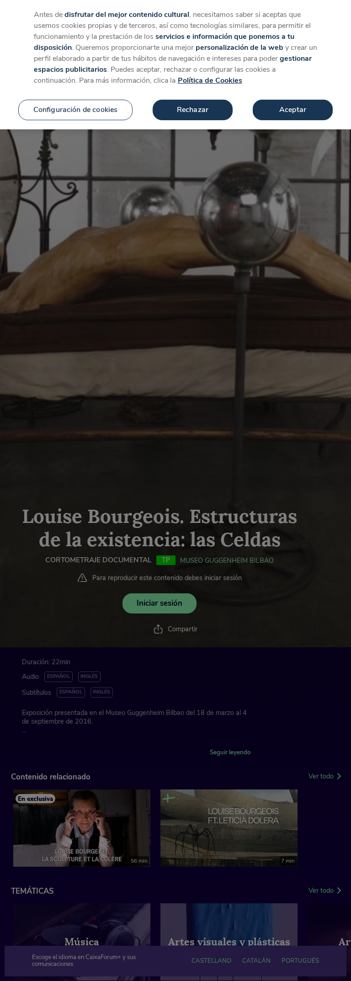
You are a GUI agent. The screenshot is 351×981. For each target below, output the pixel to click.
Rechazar (192, 110)
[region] (175, 64)
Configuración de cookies (75, 110)
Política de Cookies (210, 80)
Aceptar (292, 110)
